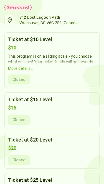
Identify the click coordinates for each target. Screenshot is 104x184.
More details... (20, 68)
